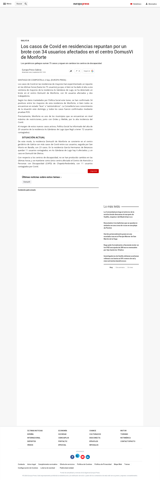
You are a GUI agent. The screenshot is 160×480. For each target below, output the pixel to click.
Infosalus (93, 445)
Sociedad (62, 434)
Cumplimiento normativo (47, 464)
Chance (92, 430)
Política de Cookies (84, 464)
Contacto (21, 464)
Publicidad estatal (67, 468)
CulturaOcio (95, 434)
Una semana (120, 267)
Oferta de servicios (67, 464)
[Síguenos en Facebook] (72, 457)
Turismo (124, 434)
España (30, 434)
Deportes (31, 441)
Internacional (33, 438)
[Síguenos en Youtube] (82, 457)
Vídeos (30, 445)
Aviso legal (31, 464)
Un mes (130, 267)
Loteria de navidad (48, 468)
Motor (123, 430)
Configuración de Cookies (28, 468)
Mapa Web (118, 464)
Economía (62, 430)
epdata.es (93, 441)
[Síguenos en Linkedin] (87, 457)
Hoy (111, 267)
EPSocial (62, 445)
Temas (127, 464)
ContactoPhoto (127, 441)
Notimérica (125, 438)
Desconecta (94, 438)
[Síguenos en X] (77, 457)
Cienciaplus (63, 438)
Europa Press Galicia (31, 70)
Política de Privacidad (103, 464)
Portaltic (62, 441)
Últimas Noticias (35, 430)
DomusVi (27, 182)
